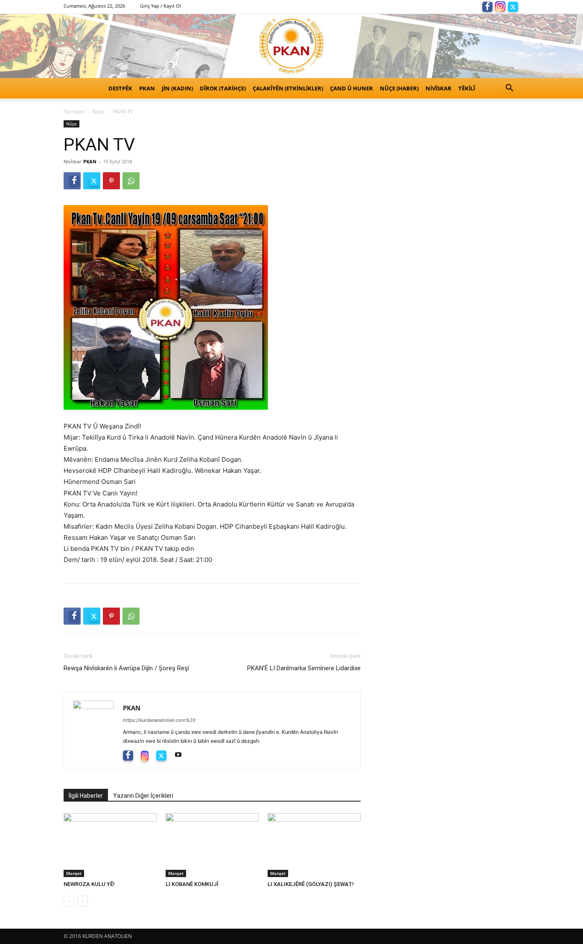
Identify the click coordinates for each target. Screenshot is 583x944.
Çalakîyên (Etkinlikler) (288, 88)
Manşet (74, 873)
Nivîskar (439, 88)
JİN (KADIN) (177, 88)
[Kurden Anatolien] (291, 46)
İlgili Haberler (86, 795)
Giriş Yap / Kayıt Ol (160, 6)
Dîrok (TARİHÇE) (223, 88)
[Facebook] (487, 6)
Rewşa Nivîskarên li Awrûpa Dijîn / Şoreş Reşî (126, 668)
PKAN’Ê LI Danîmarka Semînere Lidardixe (304, 668)
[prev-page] (69, 901)
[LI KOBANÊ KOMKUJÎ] (212, 845)
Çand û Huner (351, 88)
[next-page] (82, 901)
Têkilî (466, 88)
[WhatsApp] (131, 180)
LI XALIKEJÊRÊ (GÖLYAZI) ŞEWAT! (311, 884)
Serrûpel (74, 111)
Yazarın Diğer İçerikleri (143, 795)
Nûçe (98, 111)
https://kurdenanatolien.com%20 (159, 720)
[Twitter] (513, 6)
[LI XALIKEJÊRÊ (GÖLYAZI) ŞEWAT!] (314, 845)
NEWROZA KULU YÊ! (91, 884)
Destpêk (120, 88)
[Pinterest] (111, 180)
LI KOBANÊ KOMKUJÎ (192, 884)
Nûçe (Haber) (399, 88)
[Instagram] (500, 6)
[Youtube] (181, 755)
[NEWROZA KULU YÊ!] (110, 845)
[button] (509, 89)
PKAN (147, 88)
